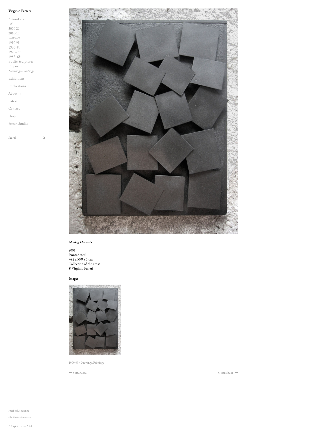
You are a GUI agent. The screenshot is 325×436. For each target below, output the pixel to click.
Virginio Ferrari (19, 10)
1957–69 (14, 57)
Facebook (13, 410)
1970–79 (14, 52)
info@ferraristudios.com (20, 417)
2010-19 (14, 33)
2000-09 (14, 38)
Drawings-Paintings (21, 71)
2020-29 (14, 28)
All (10, 24)
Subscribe (24, 410)
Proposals (15, 66)
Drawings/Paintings (92, 363)
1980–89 (14, 47)
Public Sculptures (20, 61)
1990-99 (14, 42)
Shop (12, 116)
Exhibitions (16, 78)
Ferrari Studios (18, 123)
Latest (12, 101)
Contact (14, 108)
